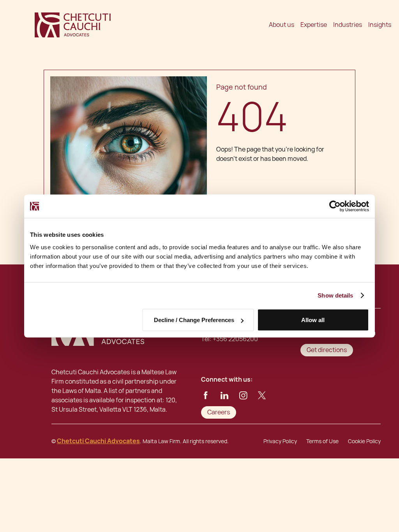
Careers (218, 412)
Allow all (313, 320)
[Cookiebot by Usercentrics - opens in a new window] (335, 206)
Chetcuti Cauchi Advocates (98, 441)
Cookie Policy (364, 441)
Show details (335, 295)
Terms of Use (322, 441)
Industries (347, 25)
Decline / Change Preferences (194, 320)
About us (281, 25)
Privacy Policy (280, 441)
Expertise (313, 25)
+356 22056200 (235, 339)
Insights (379, 25)
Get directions (327, 350)
